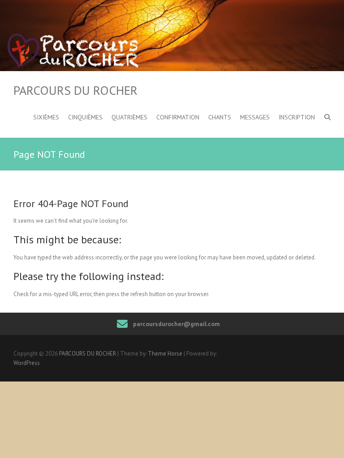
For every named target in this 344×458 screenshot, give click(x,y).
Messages (255, 117)
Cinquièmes (85, 117)
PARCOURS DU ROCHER (75, 90)
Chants (219, 117)
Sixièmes (46, 117)
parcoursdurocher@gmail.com (176, 324)
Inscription (297, 117)
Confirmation (177, 117)
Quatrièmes (129, 117)
